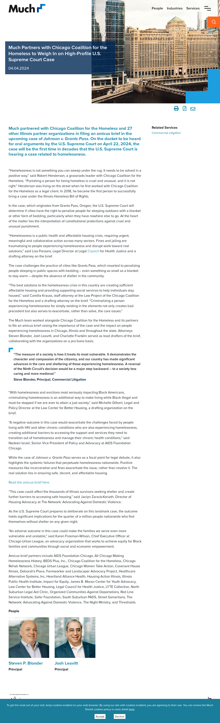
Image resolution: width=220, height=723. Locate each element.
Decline (119, 716)
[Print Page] (176, 108)
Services (193, 8)
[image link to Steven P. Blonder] (29, 637)
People (157, 8)
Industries (175, 8)
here (131, 709)
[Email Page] (193, 108)
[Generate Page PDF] (184, 108)
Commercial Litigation (166, 133)
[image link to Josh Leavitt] (75, 637)
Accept (100, 716)
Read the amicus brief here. (29, 482)
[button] (208, 8)
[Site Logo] (27, 7)
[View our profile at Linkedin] (209, 698)
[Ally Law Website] (19, 698)
